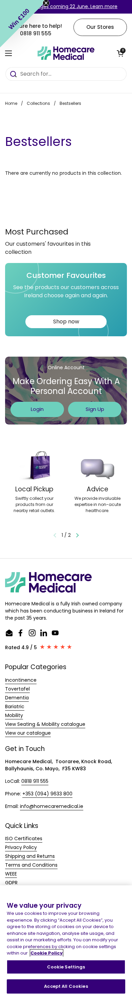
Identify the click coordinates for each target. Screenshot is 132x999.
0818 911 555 (34, 781)
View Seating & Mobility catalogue (45, 724)
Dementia (17, 697)
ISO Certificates (23, 838)
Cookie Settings (66, 967)
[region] (66, 942)
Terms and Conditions (31, 865)
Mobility (14, 715)
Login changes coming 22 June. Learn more (66, 6)
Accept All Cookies (66, 986)
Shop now (66, 321)
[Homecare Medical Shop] (66, 53)
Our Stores (100, 27)
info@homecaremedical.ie (51, 806)
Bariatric (14, 706)
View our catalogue (28, 733)
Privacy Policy (21, 847)
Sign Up (95, 409)
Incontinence (21, 680)
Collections (38, 103)
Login (37, 409)
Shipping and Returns (30, 856)
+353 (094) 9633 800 (47, 793)
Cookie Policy (46, 953)
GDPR (11, 882)
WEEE (11, 873)
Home (11, 103)
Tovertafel (17, 688)
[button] (120, 53)
